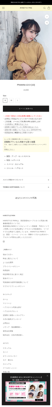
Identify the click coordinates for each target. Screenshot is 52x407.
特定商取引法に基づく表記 (13, 274)
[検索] (44, 8)
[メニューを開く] (3, 8)
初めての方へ (8, 254)
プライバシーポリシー (11, 266)
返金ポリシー (8, 278)
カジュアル (7, 364)
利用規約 (8, 133)
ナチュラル (7, 348)
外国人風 (6, 372)
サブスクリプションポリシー (14, 286)
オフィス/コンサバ (10, 356)
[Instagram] (4, 241)
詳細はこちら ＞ (9, 149)
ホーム (5, 299)
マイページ (7, 303)
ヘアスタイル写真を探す (12, 307)
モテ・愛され (8, 360)
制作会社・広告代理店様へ (13, 335)
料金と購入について (10, 258)
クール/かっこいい (10, 368)
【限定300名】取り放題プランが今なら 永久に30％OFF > (26, 2)
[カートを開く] (49, 8)
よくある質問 (8, 262)
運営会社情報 (8, 331)
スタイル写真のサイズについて (13, 180)
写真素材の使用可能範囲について (14, 187)
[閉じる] (47, 376)
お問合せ (6, 323)
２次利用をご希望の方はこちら (16, 124)
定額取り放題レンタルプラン (14, 315)
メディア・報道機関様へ (12, 327)
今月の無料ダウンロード (12, 319)
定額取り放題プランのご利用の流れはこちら (21, 127)
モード (5, 352)
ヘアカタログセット (10, 311)
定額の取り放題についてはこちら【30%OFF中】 (23, 130)
